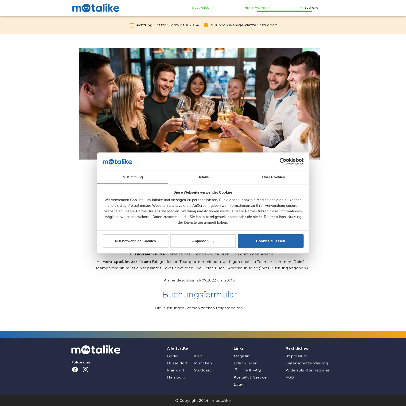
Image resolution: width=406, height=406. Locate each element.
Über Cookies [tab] (273, 177)
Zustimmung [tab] (132, 177)
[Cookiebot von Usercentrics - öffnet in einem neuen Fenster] (283, 161)
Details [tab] (203, 177)
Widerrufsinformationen (308, 370)
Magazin (242, 356)
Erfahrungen (245, 363)
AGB (290, 377)
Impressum (296, 356)
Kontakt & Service (250, 377)
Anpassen (200, 241)
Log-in (240, 384)
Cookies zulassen (270, 241)
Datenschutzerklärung (307, 363)
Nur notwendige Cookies (135, 241)
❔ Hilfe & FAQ (247, 370)
